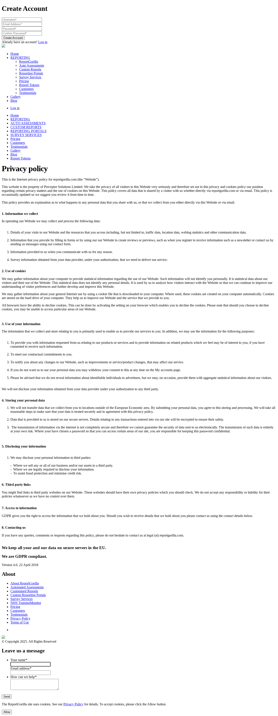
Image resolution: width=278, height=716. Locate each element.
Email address (20, 668)
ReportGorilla (28, 61)
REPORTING (20, 57)
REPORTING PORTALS (28, 131)
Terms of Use (19, 622)
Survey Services (30, 77)
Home (14, 54)
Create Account (13, 38)
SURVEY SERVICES (26, 135)
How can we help (23, 677)
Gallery (15, 97)
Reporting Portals (31, 73)
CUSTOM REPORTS (25, 127)
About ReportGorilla (24, 583)
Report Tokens (29, 85)
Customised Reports (24, 591)
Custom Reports (30, 69)
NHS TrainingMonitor (25, 603)
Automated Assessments (27, 587)
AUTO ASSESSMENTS (28, 123)
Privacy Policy (20, 618)
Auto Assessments (31, 65)
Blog (13, 100)
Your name (18, 660)
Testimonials (27, 93)
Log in (42, 42)
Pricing (24, 81)
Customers (26, 89)
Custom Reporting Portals (28, 595)
